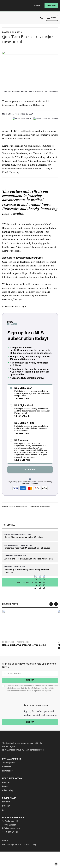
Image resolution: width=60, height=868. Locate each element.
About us (6, 782)
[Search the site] (41, 18)
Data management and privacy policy (19, 844)
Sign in (37, 5)
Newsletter (7, 770)
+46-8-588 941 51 (10, 831)
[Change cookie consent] (56, 864)
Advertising (7, 790)
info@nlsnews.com (11, 828)
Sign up (30, 680)
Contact (5, 786)
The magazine (8, 762)
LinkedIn (6, 801)
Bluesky (6, 805)
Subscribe (51, 5)
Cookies (5, 840)
